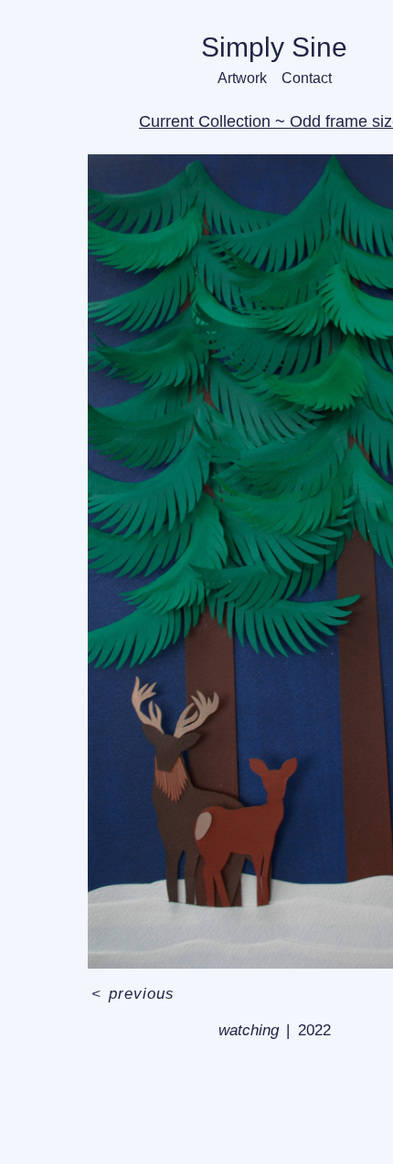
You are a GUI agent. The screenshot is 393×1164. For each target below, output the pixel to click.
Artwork (245, 78)
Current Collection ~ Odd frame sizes (275, 120)
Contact (303, 78)
